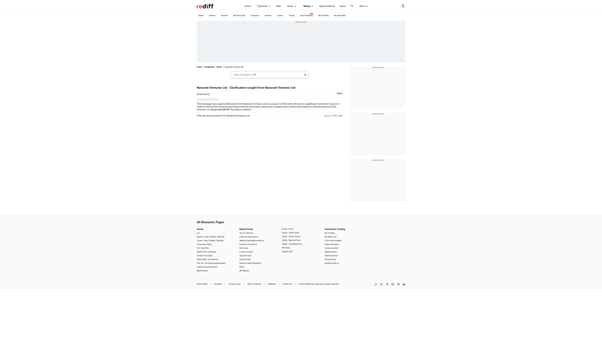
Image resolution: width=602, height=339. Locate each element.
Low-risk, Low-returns (248, 244)
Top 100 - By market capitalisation (211, 263)
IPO (198, 248)
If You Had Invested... (334, 240)
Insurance (255, 15)
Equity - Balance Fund (291, 240)
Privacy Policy (234, 284)
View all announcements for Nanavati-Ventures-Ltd (223, 115)
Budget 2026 (287, 251)
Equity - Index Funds (290, 233)
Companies (209, 67)
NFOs (241, 267)
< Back (339, 93)
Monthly (221, 237)
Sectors (224, 15)
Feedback (272, 284)
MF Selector (244, 271)
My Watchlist (340, 15)
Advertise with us (332, 263)
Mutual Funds (239, 15)
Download (202, 94)
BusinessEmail (327, 6)
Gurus (343, 6)
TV (351, 6)
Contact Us (287, 284)
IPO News (212, 252)
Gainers (268, 15)
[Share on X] (381, 284)
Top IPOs (205, 248)
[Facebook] (387, 284)
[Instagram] (392, 284)
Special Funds (245, 256)
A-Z (198, 233)
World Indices (330, 259)
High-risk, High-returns (248, 237)
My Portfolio (323, 15)
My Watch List (331, 237)
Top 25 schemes (246, 233)
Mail (278, 6)
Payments (262, 6)
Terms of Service (254, 284)
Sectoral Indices (331, 256)
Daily (207, 237)
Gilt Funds (243, 248)
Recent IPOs (202, 252)
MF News (286, 248)
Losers (280, 15)
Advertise (218, 284)
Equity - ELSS (287, 229)
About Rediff (202, 284)
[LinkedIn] (404, 284)
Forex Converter (331, 248)
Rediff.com (310, 284)
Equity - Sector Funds (291, 236)
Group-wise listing (204, 244)
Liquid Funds (244, 259)
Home (248, 6)
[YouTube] (398, 284)
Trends (291, 15)
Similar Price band (204, 256)
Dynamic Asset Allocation (250, 263)
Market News (202, 271)
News (290, 6)
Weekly (213, 237)
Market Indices (331, 252)
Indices (212, 15)
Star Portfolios (306, 15)
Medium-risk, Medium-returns (251, 240)
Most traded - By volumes (207, 259)
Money (307, 6)
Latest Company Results (207, 267)
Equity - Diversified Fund (292, 244)
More (362, 6)
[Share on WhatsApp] (376, 284)
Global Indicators (332, 244)
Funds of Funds (246, 252)
